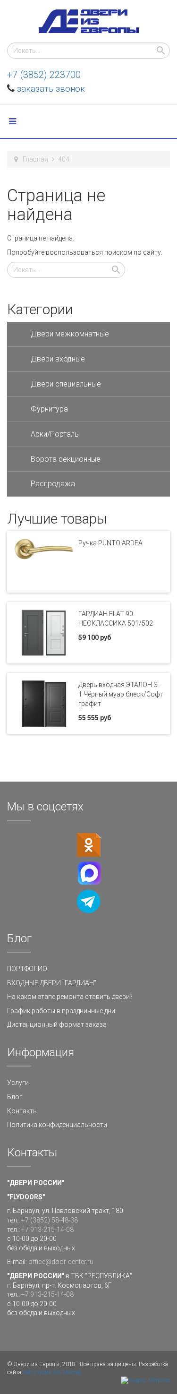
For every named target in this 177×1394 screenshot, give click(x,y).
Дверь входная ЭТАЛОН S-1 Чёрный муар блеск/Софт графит (120, 694)
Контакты (22, 1111)
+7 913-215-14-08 (47, 1229)
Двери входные (58, 358)
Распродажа (53, 483)
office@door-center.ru (60, 1261)
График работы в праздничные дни (61, 1011)
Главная (35, 159)
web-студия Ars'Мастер (52, 1372)
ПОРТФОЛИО (27, 968)
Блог (14, 1097)
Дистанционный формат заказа (57, 1024)
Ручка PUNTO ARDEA (110, 543)
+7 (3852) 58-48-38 (49, 1220)
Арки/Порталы (55, 434)
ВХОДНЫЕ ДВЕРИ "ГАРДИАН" (51, 983)
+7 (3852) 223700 (44, 74)
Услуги (18, 1082)
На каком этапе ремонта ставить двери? (70, 996)
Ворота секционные (66, 459)
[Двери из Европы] (89, 21)
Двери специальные (66, 383)
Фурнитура (49, 408)
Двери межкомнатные (70, 333)
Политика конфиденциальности (57, 1124)
